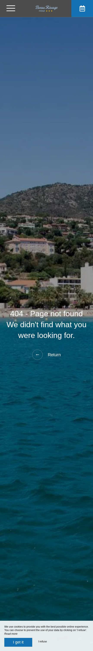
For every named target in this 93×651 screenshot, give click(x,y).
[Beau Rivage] (46, 8)
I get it (18, 642)
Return (54, 354)
